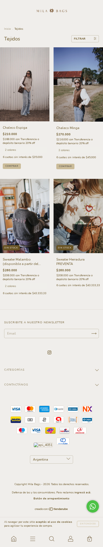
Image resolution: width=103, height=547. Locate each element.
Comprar (11, 166)
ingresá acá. (82, 492)
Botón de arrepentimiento (51, 498)
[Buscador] (51, 539)
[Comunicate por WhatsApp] (93, 506)
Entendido (88, 523)
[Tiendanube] (51, 510)
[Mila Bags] (13, 539)
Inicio (7, 29)
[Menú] (32, 539)
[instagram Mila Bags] (49, 352)
